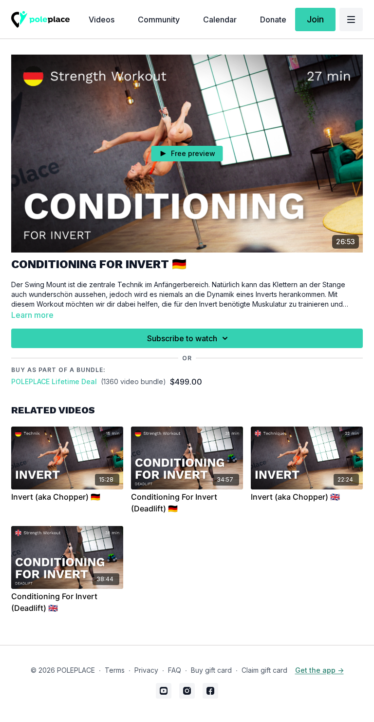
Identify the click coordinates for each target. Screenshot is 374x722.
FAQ (174, 670)
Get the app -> (319, 670)
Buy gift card (211, 670)
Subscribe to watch (182, 338)
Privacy (146, 670)
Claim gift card (264, 670)
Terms (115, 670)
